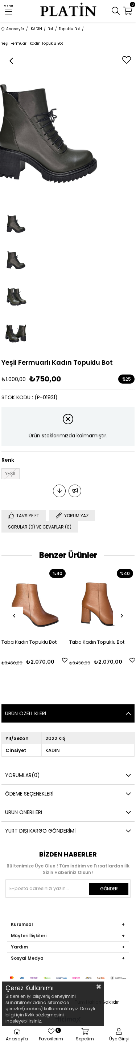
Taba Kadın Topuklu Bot (29, 642)
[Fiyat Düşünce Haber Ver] (59, 491)
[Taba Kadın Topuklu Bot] (34, 600)
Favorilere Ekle (64, 660)
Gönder (109, 889)
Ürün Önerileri (23, 812)
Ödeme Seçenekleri (29, 793)
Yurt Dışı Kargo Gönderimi (40, 830)
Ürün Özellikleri (25, 713)
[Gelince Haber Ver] (75, 491)
